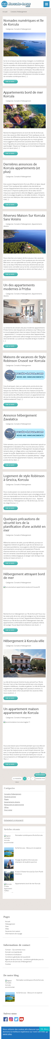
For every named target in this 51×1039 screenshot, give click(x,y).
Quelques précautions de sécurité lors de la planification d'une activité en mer (24, 524)
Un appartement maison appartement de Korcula (21, 711)
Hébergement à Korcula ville (23, 641)
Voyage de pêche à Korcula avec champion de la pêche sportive (26, 861)
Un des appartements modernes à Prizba (19, 287)
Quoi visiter (8, 810)
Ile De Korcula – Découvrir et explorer (28, 848)
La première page (17, 779)
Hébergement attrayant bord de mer (24, 576)
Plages (6, 799)
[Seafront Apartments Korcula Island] (9, 888)
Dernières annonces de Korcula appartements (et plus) (21, 168)
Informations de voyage (13, 934)
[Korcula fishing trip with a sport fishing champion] (9, 864)
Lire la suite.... (11, 81)
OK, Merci (44, 1029)
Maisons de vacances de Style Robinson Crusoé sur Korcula (24, 359)
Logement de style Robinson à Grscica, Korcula (23, 478)
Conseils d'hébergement (19, 12)
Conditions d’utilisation (13, 954)
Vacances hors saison (12, 931)
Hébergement (10, 924)
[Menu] (46, 4)
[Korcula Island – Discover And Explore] (9, 852)
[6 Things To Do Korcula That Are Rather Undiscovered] (9, 876)
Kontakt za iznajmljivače (13, 952)
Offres (6, 807)
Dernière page (40, 778)
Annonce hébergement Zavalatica (20, 417)
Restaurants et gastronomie (14, 805)
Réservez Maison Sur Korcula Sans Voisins (24, 217)
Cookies (8, 964)
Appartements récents (12, 802)
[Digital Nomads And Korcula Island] (9, 839)
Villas (7, 929)
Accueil (5, 12)
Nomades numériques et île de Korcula (23, 22)
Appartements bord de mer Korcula (23, 94)
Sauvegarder (40, 775)
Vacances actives (10, 797)
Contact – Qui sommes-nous (15, 950)
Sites (7, 926)
